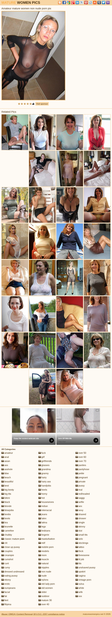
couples (8, 551)
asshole (8, 469)
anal (6, 457)
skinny (81, 526)
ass (6, 465)
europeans (9, 588)
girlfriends (46, 461)
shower (82, 518)
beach (7, 477)
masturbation (48, 539)
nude (44, 575)
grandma (46, 469)
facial (7, 592)
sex (80, 506)
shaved (82, 514)
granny (45, 473)
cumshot (8, 559)
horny (44, 494)
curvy (7, 567)
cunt (6, 563)
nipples (45, 567)
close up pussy (12, 547)
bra (6, 522)
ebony (7, 580)
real (80, 490)
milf (43, 543)
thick (80, 551)
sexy (80, 510)
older (44, 592)
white (81, 588)
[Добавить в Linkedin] (77, 2)
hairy (44, 477)
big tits (7, 494)
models (45, 551)
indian (44, 506)
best (6, 485)
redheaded (84, 494)
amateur (8, 453)
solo (80, 539)
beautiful (8, 481)
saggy (81, 498)
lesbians (45, 530)
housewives (47, 502)
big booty (9, 490)
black (7, 502)
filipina (7, 604)
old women (47, 588)
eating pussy (11, 575)
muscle (45, 559)
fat (5, 596)
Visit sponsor (42, 104)
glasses (45, 465)
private (81, 481)
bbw (6, 473)
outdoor (45, 596)
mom (44, 555)
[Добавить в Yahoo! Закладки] (108, 2)
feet (6, 600)
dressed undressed (14, 571)
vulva (81, 584)
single (81, 522)
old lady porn (48, 584)
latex (43, 518)
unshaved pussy (86, 567)
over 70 (82, 461)
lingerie (45, 535)
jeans (44, 514)
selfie (81, 502)
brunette (8, 526)
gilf (42, 457)
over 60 (82, 457)
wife (80, 592)
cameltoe (9, 530)
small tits (83, 535)
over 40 (45, 604)
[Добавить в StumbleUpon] (95, 2)
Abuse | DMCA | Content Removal (17, 614)
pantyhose (83, 469)
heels (44, 490)
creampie (9, 555)
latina (44, 522)
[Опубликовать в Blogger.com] (60, 2)
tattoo (81, 547)
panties (82, 465)
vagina (81, 575)
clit (5, 543)
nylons (44, 580)
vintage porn (84, 580)
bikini (7, 498)
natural (45, 563)
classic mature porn (14, 539)
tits (79, 563)
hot (43, 498)
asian (7, 461)
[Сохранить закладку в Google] (68, 2)
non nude (46, 571)
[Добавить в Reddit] (90, 2)
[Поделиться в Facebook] (64, 2)
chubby (8, 535)
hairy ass (46, 481)
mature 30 (46, 600)
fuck (43, 453)
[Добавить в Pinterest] (86, 2)
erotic (7, 584)
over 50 (82, 453)
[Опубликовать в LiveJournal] (81, 2)
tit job (81, 559)
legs (43, 526)
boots (7, 518)
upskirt (81, 571)
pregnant (83, 477)
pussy (81, 485)
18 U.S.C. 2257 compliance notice (49, 614)
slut (80, 530)
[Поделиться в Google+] (73, 2)
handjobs (46, 485)
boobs (7, 514)
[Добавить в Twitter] (103, 2)
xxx (80, 596)
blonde (8, 506)
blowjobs (9, 510)
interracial (46, 510)
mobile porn (47, 547)
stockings (83, 543)
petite (81, 473)
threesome (83, 555)
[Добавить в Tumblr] (99, 2)
